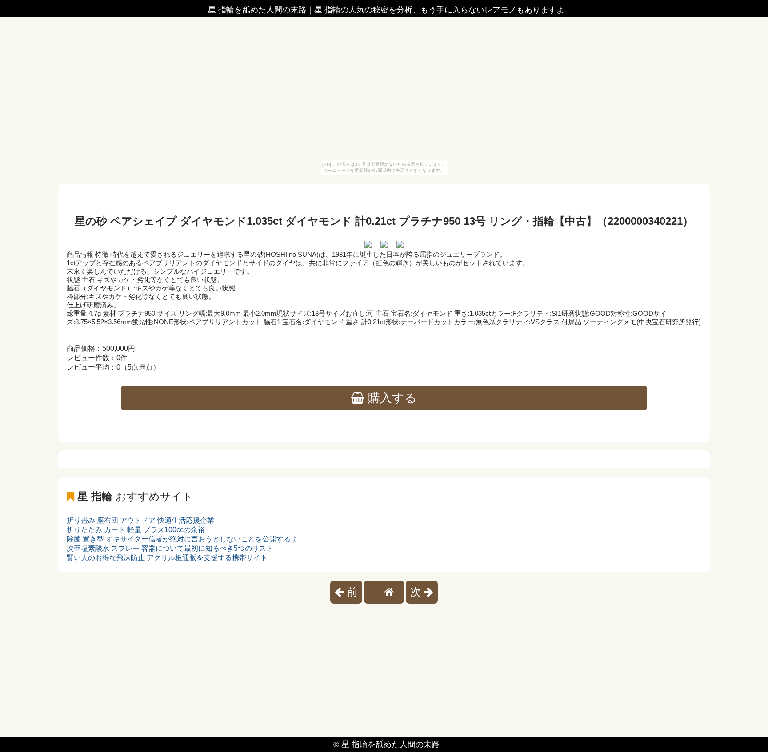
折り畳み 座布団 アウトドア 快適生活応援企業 (140, 520)
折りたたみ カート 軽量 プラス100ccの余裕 (136, 529)
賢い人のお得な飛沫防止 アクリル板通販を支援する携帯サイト (167, 557)
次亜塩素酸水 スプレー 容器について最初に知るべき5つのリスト (170, 548)
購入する (390, 398)
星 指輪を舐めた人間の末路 (390, 744)
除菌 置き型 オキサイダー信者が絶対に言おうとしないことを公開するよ (182, 539)
